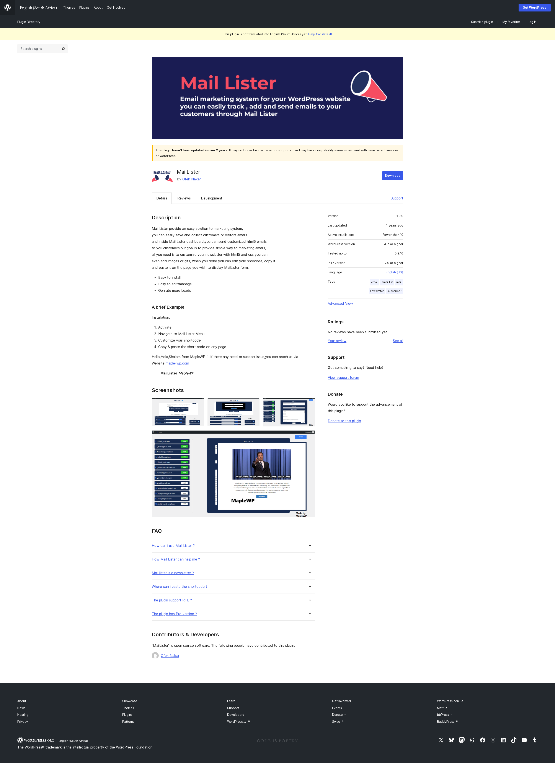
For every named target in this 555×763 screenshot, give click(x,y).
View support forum (343, 377)
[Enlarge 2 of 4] (253, 404)
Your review (337, 341)
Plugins (127, 714)
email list (387, 282)
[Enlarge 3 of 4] (309, 404)
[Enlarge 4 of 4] (309, 436)
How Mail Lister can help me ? (176, 559)
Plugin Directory (28, 22)
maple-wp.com (177, 363)
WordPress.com (450, 701)
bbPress (445, 714)
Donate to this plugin (344, 421)
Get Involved (341, 701)
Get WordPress (535, 7)
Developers (235, 714)
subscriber (394, 291)
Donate (339, 714)
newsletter (377, 291)
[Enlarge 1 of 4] (198, 404)
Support (397, 198)
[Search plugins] (63, 48)
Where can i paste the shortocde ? (179, 587)
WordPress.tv (238, 721)
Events (337, 708)
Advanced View (340, 303)
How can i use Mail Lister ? (173, 546)
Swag (338, 721)
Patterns (128, 721)
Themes (128, 708)
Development (211, 198)
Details (161, 198)
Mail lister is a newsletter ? (173, 573)
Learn (231, 701)
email (374, 282)
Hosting (22, 714)
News (21, 708)
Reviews (184, 198)
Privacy (22, 721)
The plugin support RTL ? (172, 600)
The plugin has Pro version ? (174, 614)
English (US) (394, 272)
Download (392, 175)
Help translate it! (320, 34)
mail (399, 282)
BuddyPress (447, 721)
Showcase (129, 701)
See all (398, 341)
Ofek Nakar (191, 179)
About (21, 701)
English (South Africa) (73, 740)
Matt (442, 708)
